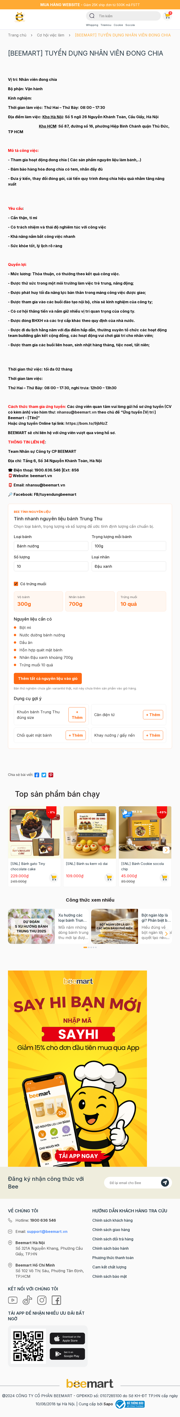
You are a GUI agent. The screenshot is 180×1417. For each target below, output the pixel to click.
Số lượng (22, 557)
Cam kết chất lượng (109, 1267)
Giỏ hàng (170, 12)
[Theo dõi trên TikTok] (27, 1299)
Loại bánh (23, 536)
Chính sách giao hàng (111, 1229)
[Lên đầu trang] (171, 1412)
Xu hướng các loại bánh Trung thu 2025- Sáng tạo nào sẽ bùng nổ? (72, 918)
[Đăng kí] (165, 1182)
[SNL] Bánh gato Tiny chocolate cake (28, 866)
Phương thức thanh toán (113, 1257)
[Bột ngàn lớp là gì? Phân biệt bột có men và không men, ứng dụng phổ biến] (114, 926)
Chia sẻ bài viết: (20, 774)
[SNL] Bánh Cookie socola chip (142, 866)
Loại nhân (100, 557)
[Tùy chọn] (164, 877)
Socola (130, 25)
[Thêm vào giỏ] (53, 877)
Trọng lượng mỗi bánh (112, 536)
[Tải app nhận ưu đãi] (77, 1068)
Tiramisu (106, 25)
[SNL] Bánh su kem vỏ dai (87, 863)
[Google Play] (67, 1354)
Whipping (92, 25)
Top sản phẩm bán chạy (57, 794)
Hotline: (35, 1220)
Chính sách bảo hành (110, 1248)
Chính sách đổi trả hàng (112, 1239)
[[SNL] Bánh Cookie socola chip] (145, 832)
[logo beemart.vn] (90, 1383)
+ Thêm (77, 715)
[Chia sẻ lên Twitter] (43, 774)
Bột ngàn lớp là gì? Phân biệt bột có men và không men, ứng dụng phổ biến (157, 918)
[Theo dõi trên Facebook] (56, 1299)
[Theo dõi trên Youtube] (13, 1299)
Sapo (108, 1404)
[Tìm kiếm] (92, 15)
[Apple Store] (67, 1338)
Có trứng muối (33, 584)
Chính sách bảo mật (109, 1276)
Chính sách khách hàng (112, 1220)
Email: (41, 1231)
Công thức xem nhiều (90, 900)
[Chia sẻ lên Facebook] (36, 774)
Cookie (118, 25)
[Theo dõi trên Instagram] (42, 1299)
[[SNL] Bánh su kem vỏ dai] (90, 832)
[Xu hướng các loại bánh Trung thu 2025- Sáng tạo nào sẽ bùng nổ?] (31, 926)
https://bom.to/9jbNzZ (87, 423)
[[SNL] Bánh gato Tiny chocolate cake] (34, 832)
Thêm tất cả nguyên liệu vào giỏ (48, 678)
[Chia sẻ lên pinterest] (51, 774)
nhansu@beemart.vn (77, 412)
